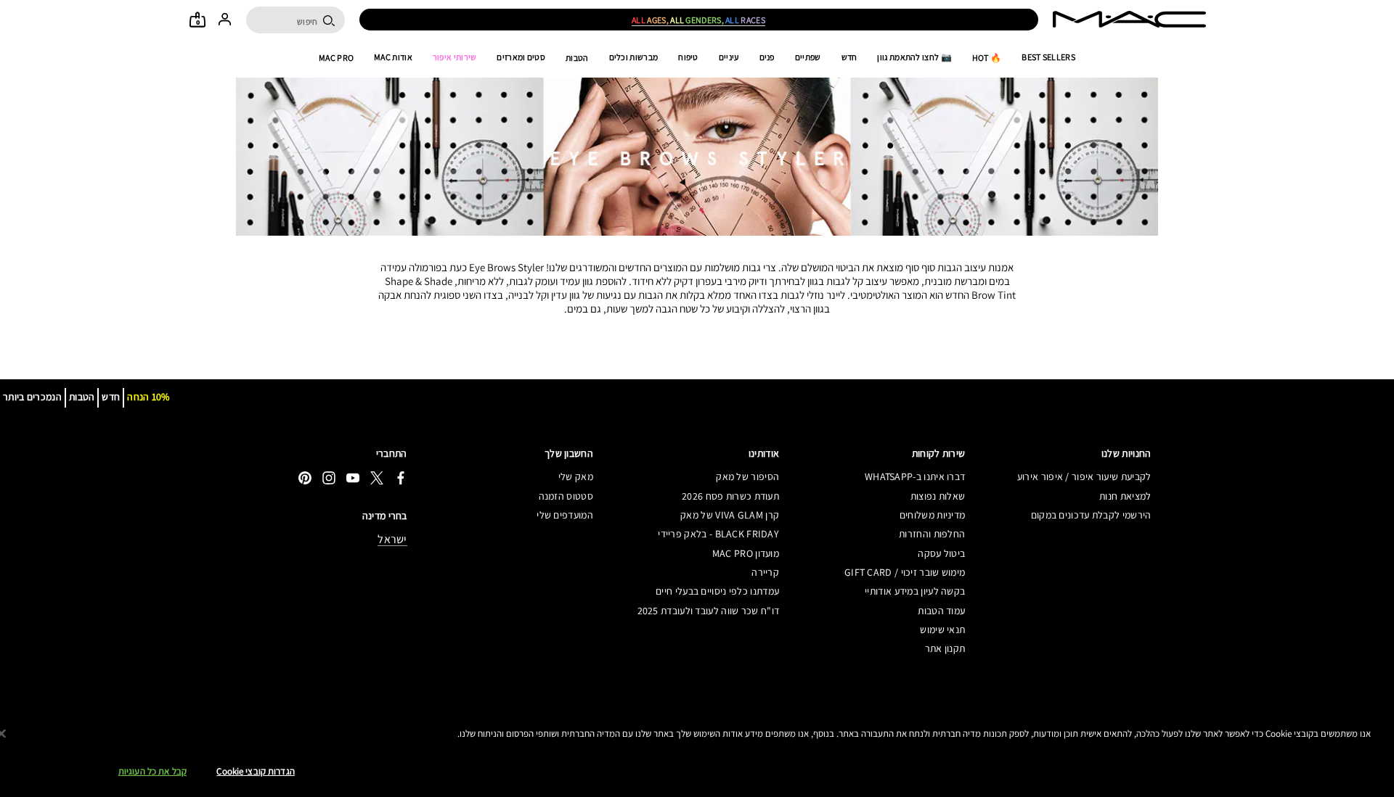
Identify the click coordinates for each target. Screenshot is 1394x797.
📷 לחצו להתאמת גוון (914, 57)
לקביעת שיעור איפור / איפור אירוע (1084, 476)
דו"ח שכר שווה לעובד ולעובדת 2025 (708, 610)
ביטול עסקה (941, 553)
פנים (767, 57)
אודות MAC (393, 57)
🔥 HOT (987, 57)
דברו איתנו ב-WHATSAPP (915, 476)
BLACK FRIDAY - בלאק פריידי (718, 534)
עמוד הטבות (941, 610)
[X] (376, 477)
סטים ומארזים (521, 57)
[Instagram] (328, 477)
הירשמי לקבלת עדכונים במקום (1091, 515)
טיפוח (688, 57)
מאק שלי (575, 476)
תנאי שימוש (942, 629)
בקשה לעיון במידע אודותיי (915, 591)
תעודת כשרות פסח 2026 (730, 496)
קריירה (765, 572)
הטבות (577, 57)
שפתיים (808, 57)
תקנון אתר (945, 648)
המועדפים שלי (565, 515)
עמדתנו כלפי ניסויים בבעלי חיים (717, 591)
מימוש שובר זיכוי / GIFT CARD (904, 572)
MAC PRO (336, 57)
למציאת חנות (1125, 496)
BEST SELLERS (1048, 57)
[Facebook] (400, 477)
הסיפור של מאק (747, 476)
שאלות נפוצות (937, 496)
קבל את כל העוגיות (152, 771)
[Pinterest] (304, 477)
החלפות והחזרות (932, 534)
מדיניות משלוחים (932, 515)
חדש (849, 57)
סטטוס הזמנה (566, 496)
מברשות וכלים (634, 57)
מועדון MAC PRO (745, 553)
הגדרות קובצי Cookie (255, 771)
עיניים (729, 57)
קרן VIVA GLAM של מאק (729, 515)
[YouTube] (352, 477)
